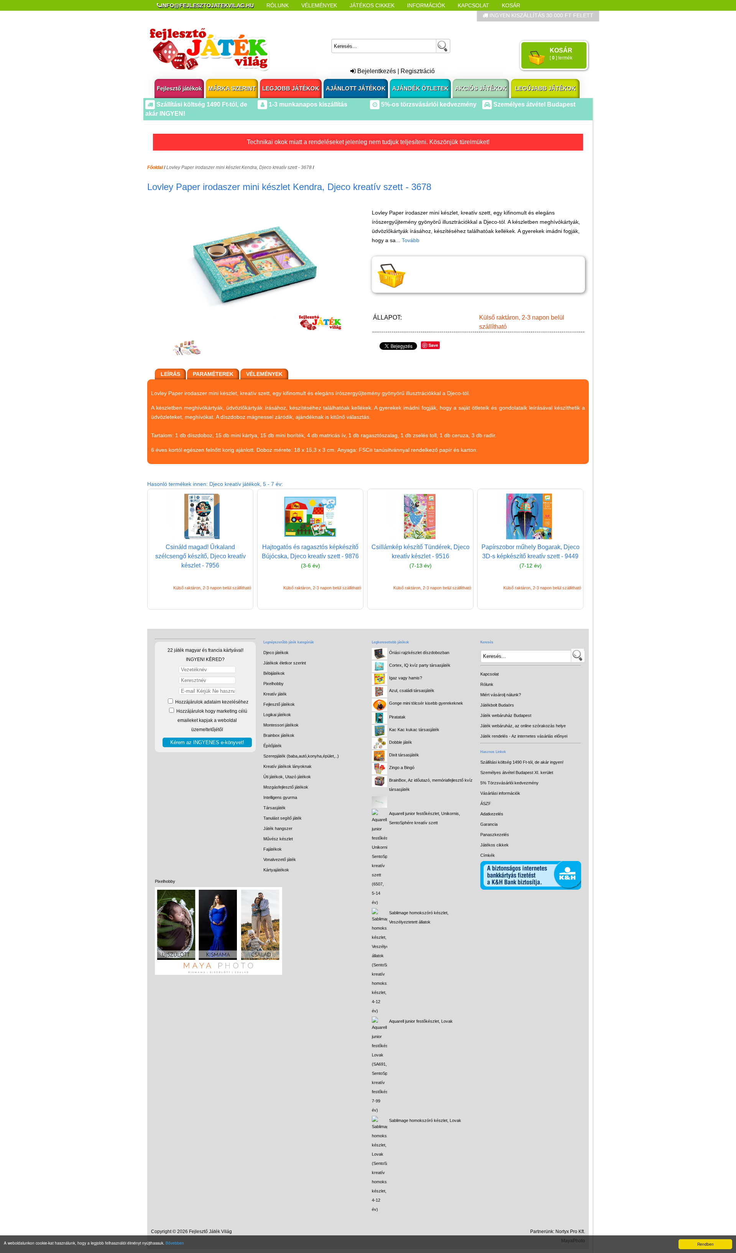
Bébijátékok (274, 673)
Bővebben (175, 1243)
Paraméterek (213, 374)
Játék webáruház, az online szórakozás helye (523, 725)
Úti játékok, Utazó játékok (287, 776)
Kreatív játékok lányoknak (287, 766)
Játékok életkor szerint (284, 663)
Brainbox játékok (278, 735)
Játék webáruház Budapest (505, 715)
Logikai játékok (277, 714)
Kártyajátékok (276, 870)
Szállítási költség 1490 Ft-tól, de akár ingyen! (522, 762)
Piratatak (397, 717)
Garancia (489, 824)
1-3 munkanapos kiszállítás (307, 104)
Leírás (170, 374)
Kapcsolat (473, 5)
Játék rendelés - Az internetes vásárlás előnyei (523, 736)
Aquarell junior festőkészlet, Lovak (421, 1021)
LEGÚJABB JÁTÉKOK (545, 88)
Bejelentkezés (376, 71)
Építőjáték (272, 745)
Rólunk (277, 5)
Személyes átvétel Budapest (533, 104)
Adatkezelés (491, 814)
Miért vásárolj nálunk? (500, 694)
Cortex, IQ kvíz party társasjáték (419, 665)
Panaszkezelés (494, 834)
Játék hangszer (277, 828)
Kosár (511, 5)
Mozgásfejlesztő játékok (285, 787)
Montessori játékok (281, 725)
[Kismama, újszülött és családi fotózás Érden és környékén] (218, 973)
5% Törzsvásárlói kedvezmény (509, 783)
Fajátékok (272, 849)
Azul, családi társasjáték (411, 690)
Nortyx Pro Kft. (570, 1231)
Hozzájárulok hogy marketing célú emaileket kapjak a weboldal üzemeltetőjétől (211, 720)
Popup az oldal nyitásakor (277, 16)
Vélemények (319, 5)
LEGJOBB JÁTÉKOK (290, 88)
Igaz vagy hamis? (405, 678)
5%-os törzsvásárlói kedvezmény (428, 104)
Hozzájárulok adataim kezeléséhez (211, 702)
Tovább (410, 240)
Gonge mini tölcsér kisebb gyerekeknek (426, 703)
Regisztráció (418, 71)
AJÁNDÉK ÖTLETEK (420, 88)
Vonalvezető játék (279, 859)
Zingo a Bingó (401, 767)
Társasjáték (274, 807)
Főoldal (155, 167)
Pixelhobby (165, 881)
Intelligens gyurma (280, 797)
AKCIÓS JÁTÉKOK (481, 88)
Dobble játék (400, 742)
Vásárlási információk (500, 793)
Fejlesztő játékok (179, 88)
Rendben (705, 1244)
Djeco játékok (276, 652)
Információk (426, 5)
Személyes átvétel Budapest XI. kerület (516, 772)
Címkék (341, 16)
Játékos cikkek (494, 845)
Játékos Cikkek (372, 5)
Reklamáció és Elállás (191, 16)
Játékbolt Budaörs (497, 705)
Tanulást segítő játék (282, 818)
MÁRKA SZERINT (232, 88)
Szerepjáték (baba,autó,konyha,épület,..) (301, 756)
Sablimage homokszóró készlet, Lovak (425, 1120)
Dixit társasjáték (404, 755)
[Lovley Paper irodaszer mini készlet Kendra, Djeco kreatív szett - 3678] (257, 328)
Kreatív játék (275, 694)
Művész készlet (278, 838)
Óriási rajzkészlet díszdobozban (419, 652)
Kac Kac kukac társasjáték (414, 729)
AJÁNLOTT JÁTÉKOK (356, 88)
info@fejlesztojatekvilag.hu (207, 5)
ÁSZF (485, 803)
